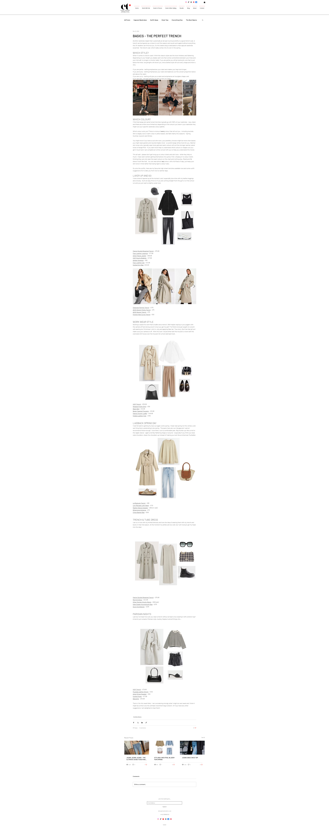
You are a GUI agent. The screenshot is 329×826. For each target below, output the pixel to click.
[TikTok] (188, 2)
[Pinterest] (194, 2)
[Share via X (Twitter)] (138, 722)
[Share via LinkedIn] (142, 722)
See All (203, 737)
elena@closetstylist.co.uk (164, 811)
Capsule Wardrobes (140, 20)
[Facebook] (196, 2)
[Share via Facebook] (133, 722)
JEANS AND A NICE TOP (190, 758)
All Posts (127, 20)
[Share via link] (146, 722)
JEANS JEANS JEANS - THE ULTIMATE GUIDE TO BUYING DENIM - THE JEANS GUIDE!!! (136, 758)
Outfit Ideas (154, 20)
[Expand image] (145, 97)
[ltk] (191, 2)
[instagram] (186, 2)
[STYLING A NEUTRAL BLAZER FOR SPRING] (164, 748)
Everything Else (177, 20)
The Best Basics (191, 20)
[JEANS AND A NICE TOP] (192, 748)
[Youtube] (163, 819)
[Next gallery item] (194, 97)
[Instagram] (158, 819)
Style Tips (165, 20)
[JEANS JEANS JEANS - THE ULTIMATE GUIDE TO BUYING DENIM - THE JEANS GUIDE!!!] (136, 748)
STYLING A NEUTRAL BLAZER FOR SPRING (164, 758)
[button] (204, 2)
